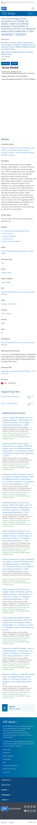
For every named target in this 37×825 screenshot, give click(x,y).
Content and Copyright (10, 766)
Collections (6, 753)
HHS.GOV (3, 822)
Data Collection (8, 234)
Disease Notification (10, 236)
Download (5, 64)
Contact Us (6, 772)
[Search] (33, 8)
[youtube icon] (25, 810)
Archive (4, 800)
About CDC (5, 785)
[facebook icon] (25, 806)
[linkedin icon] (34, 806)
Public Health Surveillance (12, 241)
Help (4, 762)
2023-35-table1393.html (10, 397)
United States (6, 282)
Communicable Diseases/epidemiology (16, 231)
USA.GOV (11, 822)
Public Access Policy (9, 769)
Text (2, 263)
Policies (4, 790)
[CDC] (4, 8)
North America (6, 314)
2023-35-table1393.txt (9, 403)
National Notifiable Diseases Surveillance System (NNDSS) (17, 343)
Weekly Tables (6, 273)
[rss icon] (34, 810)
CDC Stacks (9, 722)
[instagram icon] (31, 806)
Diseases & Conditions (9, 304)
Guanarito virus (8, 239)
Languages (5, 795)
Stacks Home (7, 749)
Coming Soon (7, 759)
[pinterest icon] (28, 810)
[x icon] (28, 806)
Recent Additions (8, 756)
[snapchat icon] (31, 810)
